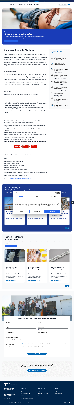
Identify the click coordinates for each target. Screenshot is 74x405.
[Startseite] (6, 4)
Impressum (29, 402)
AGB (5, 402)
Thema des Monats (10, 6)
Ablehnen (21, 211)
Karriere (22, 395)
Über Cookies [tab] (53, 196)
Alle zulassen (52, 211)
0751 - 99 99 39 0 (7, 398)
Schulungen (29, 4)
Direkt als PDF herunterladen (11, 41)
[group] (14, 266)
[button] (66, 228)
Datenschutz (36, 402)
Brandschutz (21, 4)
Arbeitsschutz (12, 4)
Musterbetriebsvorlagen (43, 393)
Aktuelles (36, 4)
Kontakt (56, 391)
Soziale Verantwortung (25, 393)
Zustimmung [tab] (20, 196)
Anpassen (36, 211)
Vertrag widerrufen (21, 402)
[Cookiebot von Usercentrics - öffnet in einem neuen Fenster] (55, 193)
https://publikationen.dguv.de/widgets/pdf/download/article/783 (18, 178)
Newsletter (57, 390)
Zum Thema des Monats (10, 246)
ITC (4, 6)
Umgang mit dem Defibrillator (22, 6)
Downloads (40, 396)
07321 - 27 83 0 (7, 392)
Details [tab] (37, 196)
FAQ (55, 395)
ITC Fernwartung (58, 393)
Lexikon (39, 395)
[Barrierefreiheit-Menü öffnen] (72, 202)
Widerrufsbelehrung (12, 402)
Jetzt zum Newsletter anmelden (37, 370)
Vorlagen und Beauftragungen (44, 391)
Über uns (23, 391)
